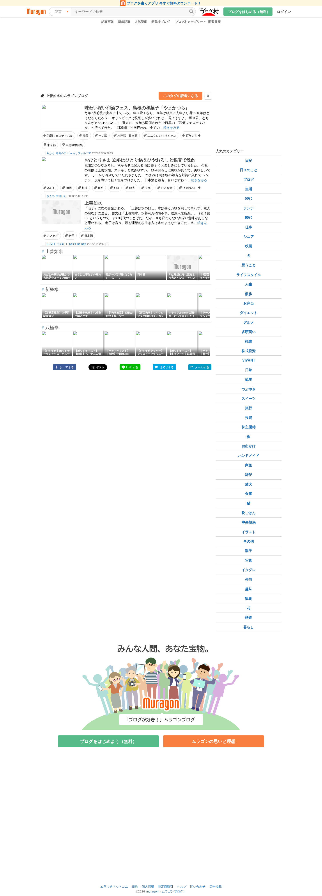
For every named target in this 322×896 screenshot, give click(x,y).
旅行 (248, 407)
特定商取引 (165, 886)
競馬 (248, 379)
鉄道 (248, 617)
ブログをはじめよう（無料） (108, 741)
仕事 (248, 226)
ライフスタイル (248, 274)
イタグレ (249, 569)
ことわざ (52, 235)
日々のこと (248, 169)
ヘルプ (181, 886)
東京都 (51, 145)
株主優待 (249, 426)
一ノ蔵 (103, 135)
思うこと (249, 264)
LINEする (132, 367)
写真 (248, 560)
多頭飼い (249, 331)
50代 (69, 188)
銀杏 (132, 188)
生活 (248, 188)
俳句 (248, 579)
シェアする (67, 367)
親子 (248, 550)
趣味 (248, 588)
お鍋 (116, 188)
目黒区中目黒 (74, 145)
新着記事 (124, 21)
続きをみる (171, 127)
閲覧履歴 (214, 21)
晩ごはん (249, 512)
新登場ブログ (160, 21)
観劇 (248, 598)
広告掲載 (215, 886)
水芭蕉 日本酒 (127, 135)
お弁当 (248, 303)
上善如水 (93, 202)
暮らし (51, 188)
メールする (202, 367)
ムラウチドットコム (114, 886)
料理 (84, 188)
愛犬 (248, 484)
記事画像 (107, 21)
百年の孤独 (193, 135)
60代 (248, 217)
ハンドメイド (248, 455)
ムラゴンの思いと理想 (213, 741)
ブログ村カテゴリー (189, 21)
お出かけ (249, 445)
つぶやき (249, 388)
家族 (248, 465)
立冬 (148, 188)
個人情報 (148, 886)
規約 (135, 886)
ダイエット (248, 312)
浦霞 (85, 135)
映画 (248, 245)
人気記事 (141, 21)
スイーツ (249, 398)
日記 (248, 160)
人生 (248, 284)
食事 (248, 493)
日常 (248, 369)
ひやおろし (189, 188)
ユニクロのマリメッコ (161, 135)
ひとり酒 (166, 188)
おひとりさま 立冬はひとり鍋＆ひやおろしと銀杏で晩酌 (140, 159)
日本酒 (88, 235)
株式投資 (249, 350)
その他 (248, 541)
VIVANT (248, 360)
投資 (248, 417)
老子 (71, 235)
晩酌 (100, 188)
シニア (248, 236)
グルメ (248, 322)
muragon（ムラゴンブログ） (166, 891)
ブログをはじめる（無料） (249, 11)
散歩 (248, 293)
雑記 (248, 474)
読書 (248, 341)
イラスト (249, 531)
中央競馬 (249, 522)
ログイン (284, 11)
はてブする (166, 367)
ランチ (248, 207)
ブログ (248, 179)
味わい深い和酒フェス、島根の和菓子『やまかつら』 (137, 107)
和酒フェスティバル (60, 135)
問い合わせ (197, 886)
